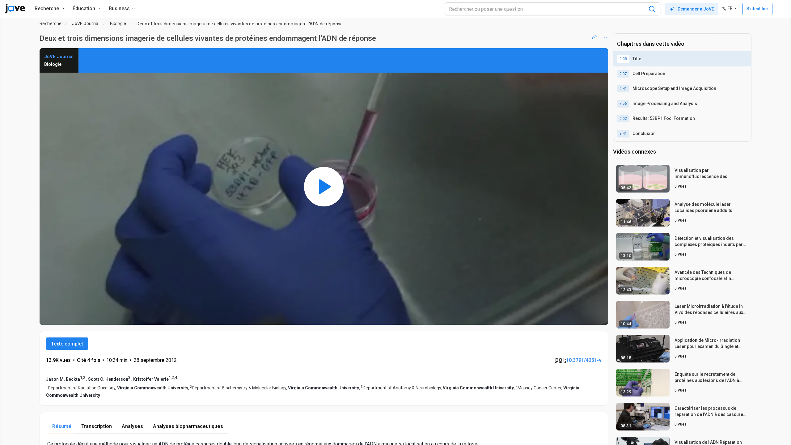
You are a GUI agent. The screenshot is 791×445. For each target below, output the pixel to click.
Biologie (118, 23)
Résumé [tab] (61, 426)
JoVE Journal (85, 23)
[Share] (594, 35)
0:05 (623, 59)
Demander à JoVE (696, 8)
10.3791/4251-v (584, 360)
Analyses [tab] (132, 426)
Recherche (51, 23)
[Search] (652, 9)
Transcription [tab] (96, 426)
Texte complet (67, 344)
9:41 (623, 133)
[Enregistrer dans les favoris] (605, 35)
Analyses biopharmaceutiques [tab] (188, 426)
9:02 (623, 119)
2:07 (623, 74)
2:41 (623, 89)
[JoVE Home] (15, 9)
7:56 (623, 103)
